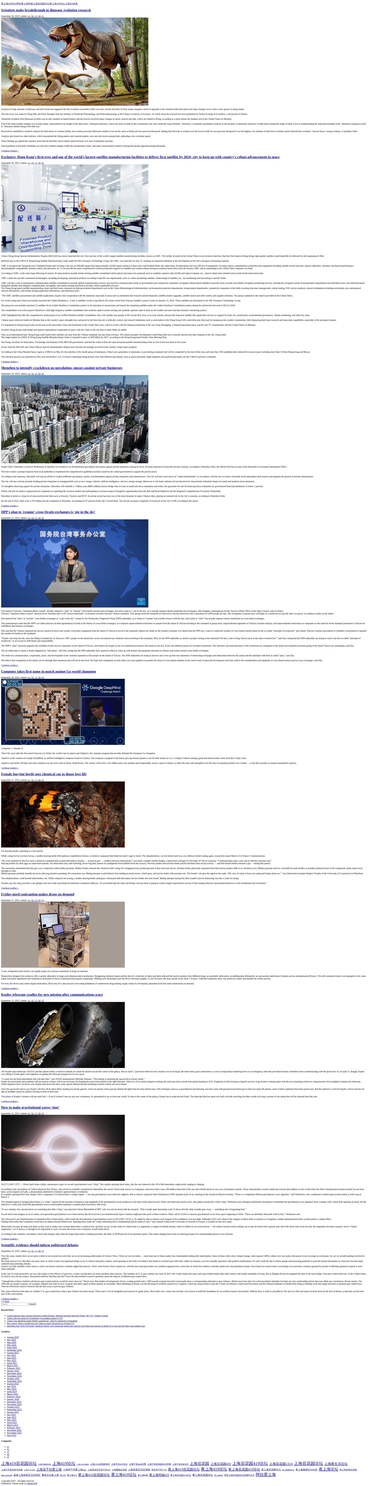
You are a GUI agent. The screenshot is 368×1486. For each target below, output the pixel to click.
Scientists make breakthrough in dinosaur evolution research (46, 10)
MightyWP (32, 1483)
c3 (36, 16)
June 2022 (11, 1435)
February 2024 (13, 1396)
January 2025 (13, 1371)
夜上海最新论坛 (288, 1470)
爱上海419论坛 (124, 1475)
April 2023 (12, 1422)
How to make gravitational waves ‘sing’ (30, 1107)
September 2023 (14, 1409)
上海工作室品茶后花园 (12, 1469)
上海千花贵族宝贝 (180, 1464)
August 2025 (13, 1352)
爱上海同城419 (159, 1475)
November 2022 (14, 1433)
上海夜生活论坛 (336, 1464)
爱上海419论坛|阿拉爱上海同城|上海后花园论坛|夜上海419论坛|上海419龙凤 (39, 3)
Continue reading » (10, 151)
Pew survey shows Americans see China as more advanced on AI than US (40, 1323)
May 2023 (11, 1420)
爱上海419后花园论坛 (94, 1475)
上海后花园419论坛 (250, 1463)
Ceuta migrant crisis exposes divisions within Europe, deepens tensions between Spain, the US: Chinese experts (57, 1315)
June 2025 (11, 1358)
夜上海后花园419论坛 (244, 1469)
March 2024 (12, 1394)
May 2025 (11, 1360)
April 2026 (12, 1347)
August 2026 (13, 1337)
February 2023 (13, 1427)
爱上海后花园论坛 (202, 1475)
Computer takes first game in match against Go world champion (48, 671)
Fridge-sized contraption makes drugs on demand (37, 894)
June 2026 (11, 1342)
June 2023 (11, 1417)
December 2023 (14, 1402)
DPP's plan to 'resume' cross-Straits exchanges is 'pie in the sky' (48, 512)
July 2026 (11, 1340)
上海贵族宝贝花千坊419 (99, 1469)
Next (7, 1301)
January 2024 (13, 1399)
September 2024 (14, 1381)
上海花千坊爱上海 (49, 1469)
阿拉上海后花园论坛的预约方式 (239, 1475)
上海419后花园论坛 (19, 1463)
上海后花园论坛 (308, 1463)
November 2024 (14, 1376)
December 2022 (14, 1430)
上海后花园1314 (281, 1464)
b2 (32, 16)
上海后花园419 (220, 1464)
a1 (29, 16)
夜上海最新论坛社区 (307, 1469)
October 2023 (13, 1407)
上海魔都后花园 (119, 1469)
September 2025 (14, 1350)
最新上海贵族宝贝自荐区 (27, 1475)
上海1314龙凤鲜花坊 (100, 1464)
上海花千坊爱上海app (74, 1469)
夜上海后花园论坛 (271, 1469)
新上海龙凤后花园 (348, 1469)
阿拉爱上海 (266, 1474)
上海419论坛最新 (83, 1464)
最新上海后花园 (6, 1475)
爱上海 (63, 1475)
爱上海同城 (143, 1475)
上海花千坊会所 (29, 1470)
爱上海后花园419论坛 (180, 1475)
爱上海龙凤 (218, 1475)
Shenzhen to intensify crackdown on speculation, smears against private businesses (61, 368)
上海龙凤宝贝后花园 (139, 1469)
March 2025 (12, 1365)
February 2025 (13, 1368)
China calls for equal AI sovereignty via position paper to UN (35, 1318)
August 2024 (13, 1384)
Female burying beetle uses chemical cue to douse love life (44, 774)
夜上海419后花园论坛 (184, 1469)
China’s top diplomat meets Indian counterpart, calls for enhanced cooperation (42, 1321)
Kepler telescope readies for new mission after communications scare (52, 994)
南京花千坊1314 (159, 1469)
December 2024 (14, 1373)
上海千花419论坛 (119, 1464)
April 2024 (12, 1391)
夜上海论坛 (328, 1469)
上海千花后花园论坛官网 (159, 1464)
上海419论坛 (63, 1463)
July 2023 (11, 1415)
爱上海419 (72, 1475)
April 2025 (12, 1363)
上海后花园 (199, 1463)
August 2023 (13, 1412)
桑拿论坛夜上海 (50, 1475)
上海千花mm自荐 (137, 1464)
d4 (39, 16)
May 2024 (11, 1389)
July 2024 (11, 1386)
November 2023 (14, 1404)
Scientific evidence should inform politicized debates (39, 1245)
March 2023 (12, 1425)
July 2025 (11, 1355)
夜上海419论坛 (214, 1469)
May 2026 (11, 1345)
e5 (43, 16)
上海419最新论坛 (44, 1464)
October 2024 (13, 1378)
